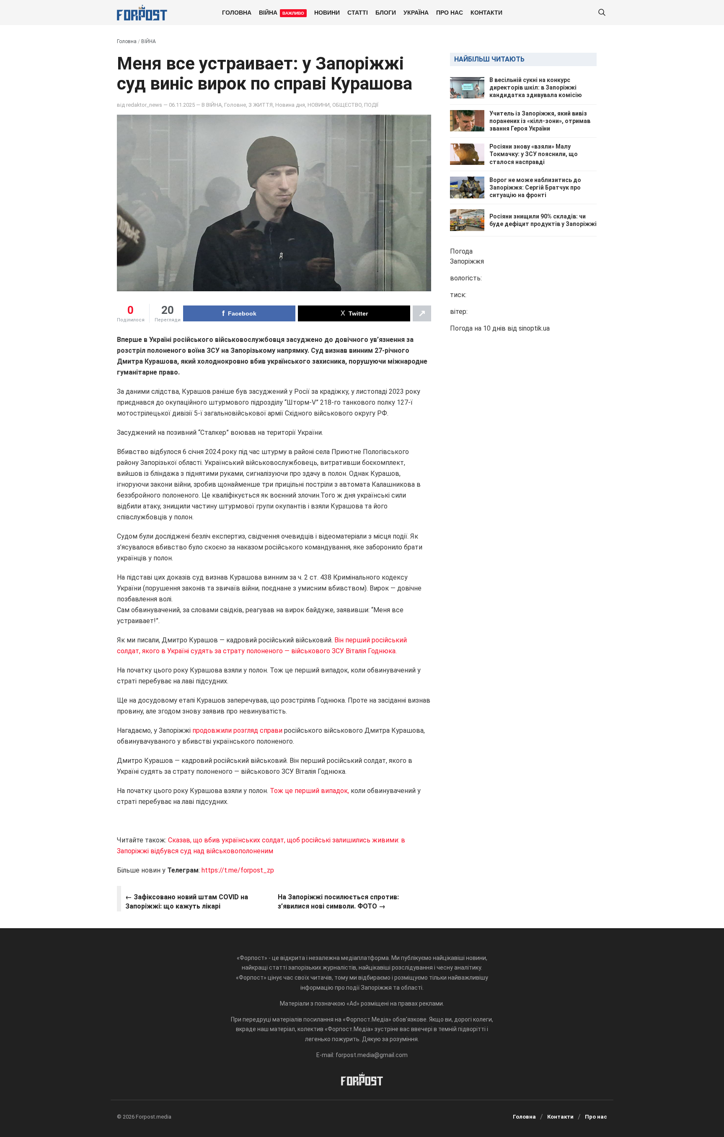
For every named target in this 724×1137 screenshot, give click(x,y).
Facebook (242, 313)
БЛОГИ (385, 12)
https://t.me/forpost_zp (238, 870)
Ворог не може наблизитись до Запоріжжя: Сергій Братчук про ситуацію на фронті (535, 187)
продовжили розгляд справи (237, 730)
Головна (236, 12)
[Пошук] (601, 13)
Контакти (486, 12)
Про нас (449, 12)
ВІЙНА (281, 12)
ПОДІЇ (371, 105)
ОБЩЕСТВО (347, 105)
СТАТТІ (357, 12)
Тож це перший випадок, (309, 791)
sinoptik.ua (534, 328)
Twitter (358, 313)
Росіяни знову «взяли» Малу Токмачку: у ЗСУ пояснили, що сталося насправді (533, 154)
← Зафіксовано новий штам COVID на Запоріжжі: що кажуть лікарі (186, 901)
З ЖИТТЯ (260, 105)
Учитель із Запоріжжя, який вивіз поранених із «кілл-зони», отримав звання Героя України (539, 121)
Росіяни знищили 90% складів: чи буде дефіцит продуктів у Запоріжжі (543, 220)
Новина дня (290, 105)
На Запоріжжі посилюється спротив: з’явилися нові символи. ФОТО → (338, 901)
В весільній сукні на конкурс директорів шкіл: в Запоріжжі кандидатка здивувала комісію (535, 87)
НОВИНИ (327, 12)
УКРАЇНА (416, 12)
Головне (235, 105)
